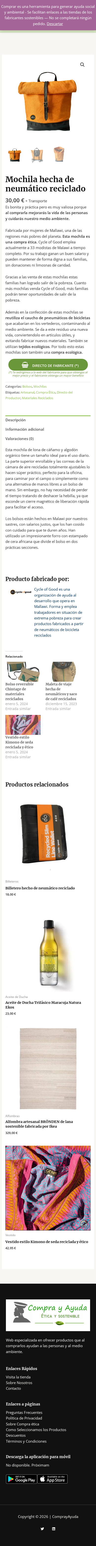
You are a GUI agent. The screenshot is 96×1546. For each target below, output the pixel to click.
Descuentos (16, 1435)
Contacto (13, 1388)
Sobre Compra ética (22, 1423)
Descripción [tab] (15, 419)
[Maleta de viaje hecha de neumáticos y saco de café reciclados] (63, 672)
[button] (82, 64)
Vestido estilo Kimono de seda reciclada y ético (19, 742)
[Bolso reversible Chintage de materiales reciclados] (23, 672)
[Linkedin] (53, 1528)
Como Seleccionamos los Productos (36, 1429)
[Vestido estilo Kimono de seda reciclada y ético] (23, 725)
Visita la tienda (18, 1376)
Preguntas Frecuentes (24, 1412)
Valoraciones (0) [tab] (19, 438)
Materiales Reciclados (37, 398)
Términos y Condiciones (26, 1441)
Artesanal (27, 392)
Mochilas (40, 386)
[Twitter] (42, 1528)
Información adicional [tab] (24, 429)
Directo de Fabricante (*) (55, 365)
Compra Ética (45, 392)
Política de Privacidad (24, 1418)
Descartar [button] (55, 23)
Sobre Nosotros (19, 1382)
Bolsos (27, 386)
